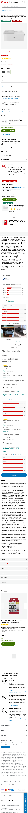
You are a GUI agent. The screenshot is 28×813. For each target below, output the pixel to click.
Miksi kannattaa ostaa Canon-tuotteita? (16, 719)
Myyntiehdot (4, 781)
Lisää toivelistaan (6, 134)
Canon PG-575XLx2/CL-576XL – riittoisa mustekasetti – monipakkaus (13, 621)
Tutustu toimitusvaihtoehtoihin (15, 691)
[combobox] (14, 6)
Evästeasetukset (16, 784)
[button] (9, 51)
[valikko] (26, 2)
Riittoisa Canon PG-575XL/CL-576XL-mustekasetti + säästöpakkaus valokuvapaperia (16, 120)
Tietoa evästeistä (5, 784)
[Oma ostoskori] (22, 2)
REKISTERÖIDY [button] (5, 747)
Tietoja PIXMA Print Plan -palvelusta (10, 98)
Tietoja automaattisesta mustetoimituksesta (12, 111)
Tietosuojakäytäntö (15, 781)
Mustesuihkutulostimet (7, 10)
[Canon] (4, 2)
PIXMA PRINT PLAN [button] (6, 20)
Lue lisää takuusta (13, 705)
